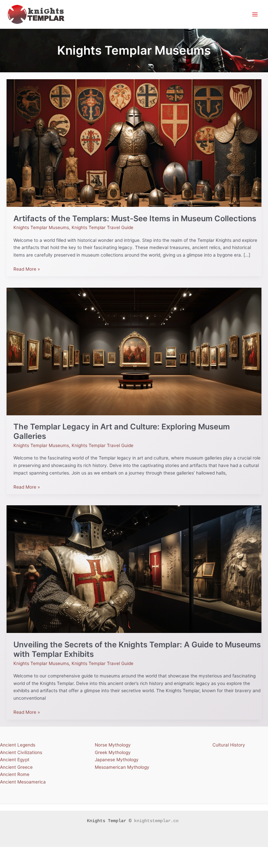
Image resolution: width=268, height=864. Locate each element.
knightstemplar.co (156, 821)
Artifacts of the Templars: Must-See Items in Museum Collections (134, 218)
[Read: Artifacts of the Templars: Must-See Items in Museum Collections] (134, 142)
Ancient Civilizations (21, 752)
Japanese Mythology (117, 759)
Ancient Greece (16, 767)
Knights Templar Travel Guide (102, 227)
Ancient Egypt (14, 759)
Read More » (26, 268)
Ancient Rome (14, 774)
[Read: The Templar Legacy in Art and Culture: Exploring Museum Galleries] (134, 350)
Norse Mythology (113, 744)
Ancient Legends (17, 744)
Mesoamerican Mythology (122, 767)
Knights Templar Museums (41, 227)
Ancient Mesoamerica (23, 781)
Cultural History (228, 744)
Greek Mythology (113, 752)
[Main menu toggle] (255, 14)
